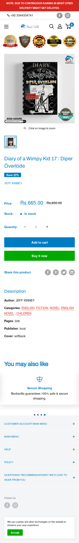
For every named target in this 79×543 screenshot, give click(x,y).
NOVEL (54, 308)
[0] (68, 26)
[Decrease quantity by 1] (24, 226)
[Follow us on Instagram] (68, 15)
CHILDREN (23, 313)
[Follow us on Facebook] (60, 15)
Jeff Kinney (13, 183)
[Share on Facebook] (48, 272)
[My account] (60, 26)
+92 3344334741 (21, 15)
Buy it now (39, 255)
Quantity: (11, 227)
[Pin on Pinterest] (56, 272)
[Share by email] (72, 272)
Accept (15, 532)
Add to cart (39, 242)
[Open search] (51, 26)
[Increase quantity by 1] (47, 226)
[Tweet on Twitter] (64, 272)
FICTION (42, 308)
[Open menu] (6, 26)
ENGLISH (27, 308)
